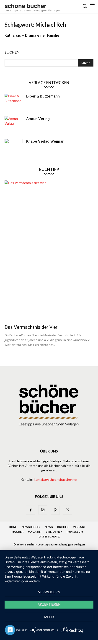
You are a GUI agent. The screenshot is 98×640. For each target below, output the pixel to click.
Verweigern (49, 592)
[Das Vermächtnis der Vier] (49, 250)
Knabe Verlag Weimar (45, 141)
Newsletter (31, 527)
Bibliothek (54, 531)
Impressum (75, 531)
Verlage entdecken (49, 83)
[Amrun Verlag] (14, 125)
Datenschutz (49, 536)
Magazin (34, 531)
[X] (67, 510)
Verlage (79, 527)
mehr (49, 617)
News (49, 527)
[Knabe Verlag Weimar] (14, 148)
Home (13, 527)
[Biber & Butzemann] (14, 103)
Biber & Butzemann (43, 96)
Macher (17, 531)
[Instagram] (42, 509)
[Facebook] (30, 510)
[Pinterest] (55, 510)
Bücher (63, 527)
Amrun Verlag (38, 118)
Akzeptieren (49, 604)
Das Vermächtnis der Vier (31, 327)
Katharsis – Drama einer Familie (32, 35)
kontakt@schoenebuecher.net (55, 479)
